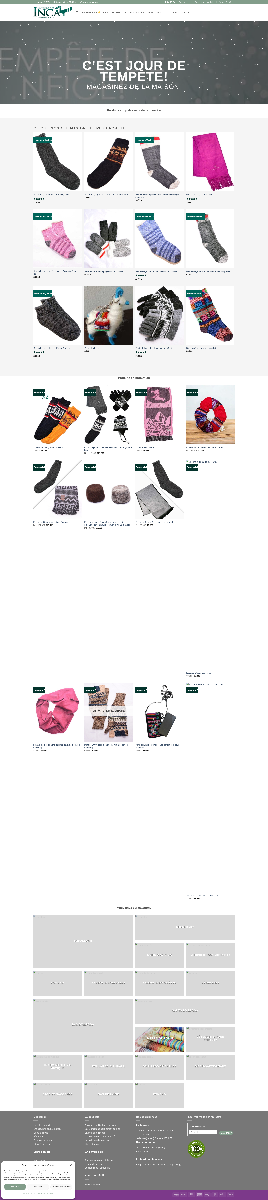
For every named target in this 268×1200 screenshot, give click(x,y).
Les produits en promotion (47, 1129)
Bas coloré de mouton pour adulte (201, 348)
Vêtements (131, 12)
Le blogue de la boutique (97, 1167)
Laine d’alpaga (111, 12)
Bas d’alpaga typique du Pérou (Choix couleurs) (106, 194)
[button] (70, 1165)
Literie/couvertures (180, 12)
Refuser (38, 1186)
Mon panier (39, 1160)
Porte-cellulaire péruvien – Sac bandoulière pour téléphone (157, 746)
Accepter (15, 1186)
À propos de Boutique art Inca (100, 1125)
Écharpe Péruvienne (144, 447)
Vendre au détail (93, 1184)
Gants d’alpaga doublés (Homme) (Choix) (154, 348)
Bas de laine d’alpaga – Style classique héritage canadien (157, 195)
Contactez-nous (93, 1144)
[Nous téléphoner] (174, 2)
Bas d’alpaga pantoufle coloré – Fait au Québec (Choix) (55, 272)
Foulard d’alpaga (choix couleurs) (201, 194)
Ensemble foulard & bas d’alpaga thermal (154, 522)
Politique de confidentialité (44, 1193)
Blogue (139, 1164)
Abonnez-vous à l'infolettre (99, 1160)
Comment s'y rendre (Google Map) (163, 1164)
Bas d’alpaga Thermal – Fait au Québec (52, 194)
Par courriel (142, 1151)
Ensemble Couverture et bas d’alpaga (50, 522)
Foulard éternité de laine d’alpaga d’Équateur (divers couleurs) (56, 746)
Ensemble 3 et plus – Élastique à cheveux (205, 447)
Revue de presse (94, 1164)
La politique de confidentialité (100, 1136)
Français (182, 2)
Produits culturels (152, 12)
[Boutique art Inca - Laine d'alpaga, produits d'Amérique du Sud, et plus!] (53, 12)
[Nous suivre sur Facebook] (165, 2)
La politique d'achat (95, 1132)
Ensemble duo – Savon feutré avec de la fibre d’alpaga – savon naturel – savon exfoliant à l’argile (107, 523)
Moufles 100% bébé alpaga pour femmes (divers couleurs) (106, 746)
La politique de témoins (97, 1140)
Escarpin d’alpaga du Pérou (198, 673)
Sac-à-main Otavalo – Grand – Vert (202, 895)
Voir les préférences (61, 1186)
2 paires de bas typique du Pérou (48, 447)
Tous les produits (42, 1125)
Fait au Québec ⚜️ (91, 12)
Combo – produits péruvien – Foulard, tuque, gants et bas (108, 448)
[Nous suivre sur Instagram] (168, 2)
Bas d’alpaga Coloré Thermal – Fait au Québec (156, 271)
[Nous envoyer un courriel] (171, 2)
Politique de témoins (28, 1193)
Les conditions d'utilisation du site (102, 1129)
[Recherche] (77, 12)
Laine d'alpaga (41, 1132)
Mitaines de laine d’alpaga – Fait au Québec (104, 271)
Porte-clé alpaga (91, 348)
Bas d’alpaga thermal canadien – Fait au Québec (208, 271)
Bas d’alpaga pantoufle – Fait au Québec (52, 348)
